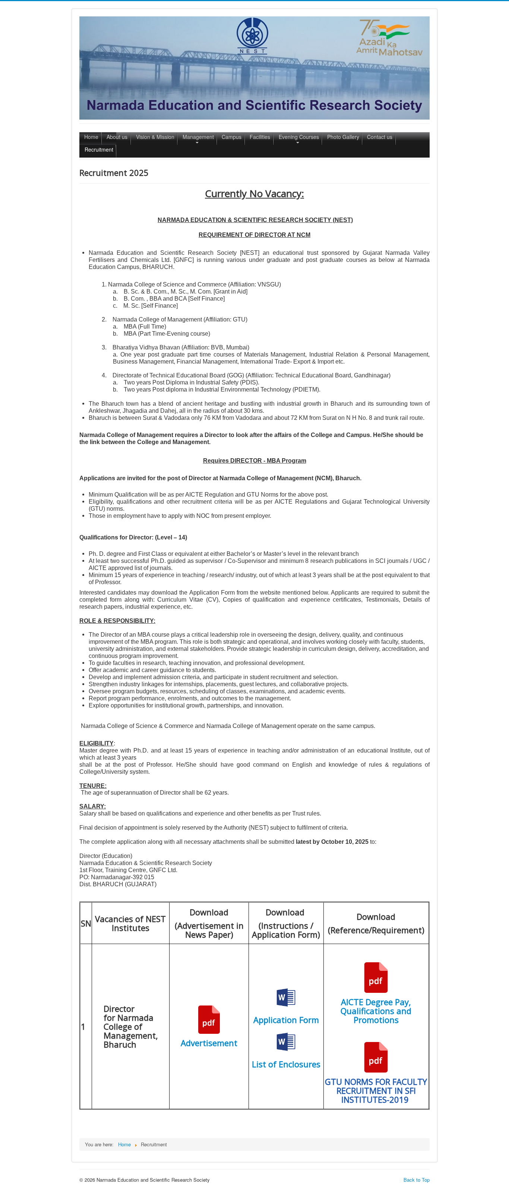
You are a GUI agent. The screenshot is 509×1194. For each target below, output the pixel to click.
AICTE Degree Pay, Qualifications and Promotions (376, 1010)
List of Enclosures (286, 1064)
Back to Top (417, 1179)
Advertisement (209, 1042)
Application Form (286, 1019)
